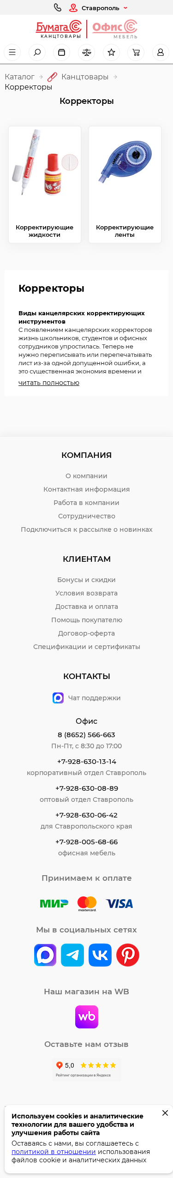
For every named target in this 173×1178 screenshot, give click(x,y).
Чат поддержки (94, 698)
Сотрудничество (86, 516)
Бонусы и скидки (86, 580)
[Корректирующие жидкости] (45, 170)
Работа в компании (86, 503)
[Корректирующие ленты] (125, 170)
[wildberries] (86, 1017)
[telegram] (72, 956)
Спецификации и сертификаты (86, 647)
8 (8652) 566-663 (86, 734)
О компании (86, 476)
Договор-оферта (86, 633)
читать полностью (48, 383)
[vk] (45, 956)
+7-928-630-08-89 (86, 788)
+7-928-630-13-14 (86, 761)
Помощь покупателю (86, 620)
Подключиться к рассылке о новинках (87, 529)
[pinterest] (127, 956)
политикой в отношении (54, 1152)
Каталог (20, 76)
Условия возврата (86, 593)
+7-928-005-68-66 (86, 841)
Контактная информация (86, 489)
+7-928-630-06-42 (86, 815)
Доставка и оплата (86, 606)
